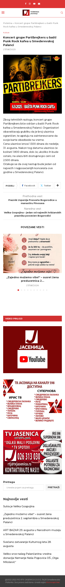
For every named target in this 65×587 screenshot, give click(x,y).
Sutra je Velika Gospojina (18, 506)
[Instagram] (30, 3)
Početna (7, 23)
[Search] (61, 12)
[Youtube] (34, 3)
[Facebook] (25, 3)
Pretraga (9, 482)
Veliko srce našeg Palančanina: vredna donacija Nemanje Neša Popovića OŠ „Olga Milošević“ (31, 557)
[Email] (39, 3)
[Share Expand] (57, 185)
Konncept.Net (53, 582)
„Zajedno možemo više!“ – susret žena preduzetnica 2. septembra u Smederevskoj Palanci (31, 518)
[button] (6, 262)
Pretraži (53, 487)
